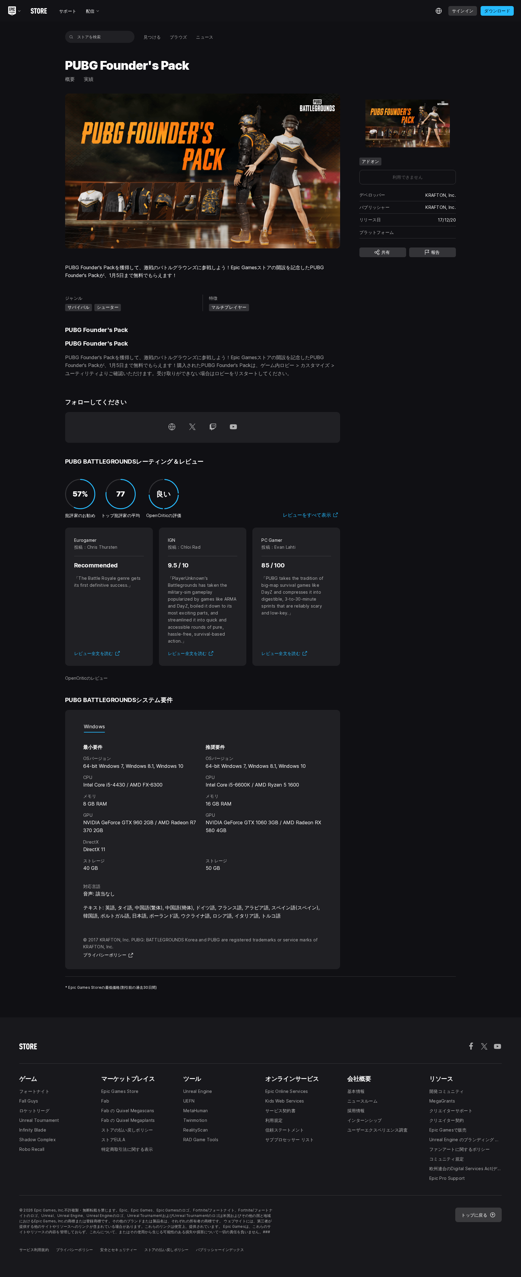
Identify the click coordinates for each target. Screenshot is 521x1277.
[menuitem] (152, 37)
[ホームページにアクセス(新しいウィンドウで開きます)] (172, 427)
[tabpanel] (202, 802)
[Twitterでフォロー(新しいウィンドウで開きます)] (192, 427)
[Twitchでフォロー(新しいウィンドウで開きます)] (213, 427)
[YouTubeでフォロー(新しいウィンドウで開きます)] (233, 427)
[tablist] (202, 726)
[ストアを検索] (71, 37)
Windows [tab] (94, 726)
